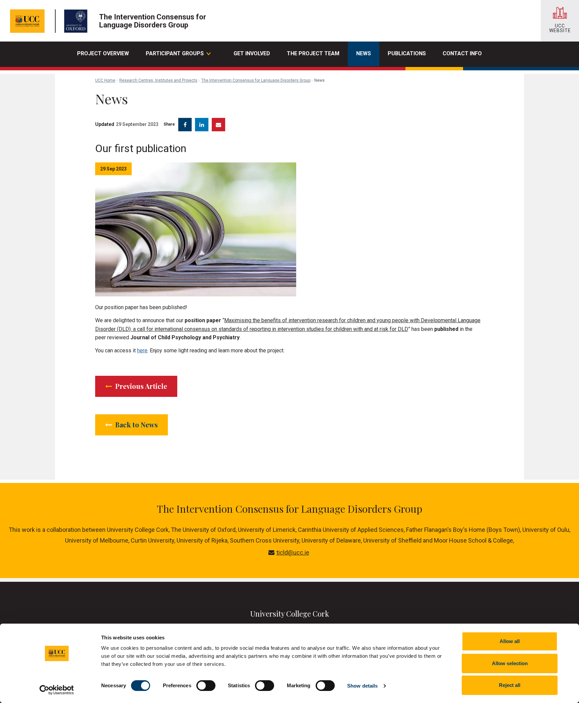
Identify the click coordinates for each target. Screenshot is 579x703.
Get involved (252, 53)
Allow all (510, 641)
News (363, 53)
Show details (362, 686)
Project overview (103, 53)
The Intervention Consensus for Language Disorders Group (255, 80)
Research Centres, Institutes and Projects (158, 80)
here (142, 350)
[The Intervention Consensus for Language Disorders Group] (77, 21)
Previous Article (140, 386)
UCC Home (105, 80)
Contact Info (462, 53)
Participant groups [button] (175, 53)
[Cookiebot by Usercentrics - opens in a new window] (56, 690)
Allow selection (510, 663)
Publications (407, 53)
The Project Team (313, 53)
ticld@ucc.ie (292, 552)
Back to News (136, 424)
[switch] (205, 685)
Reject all (509, 685)
